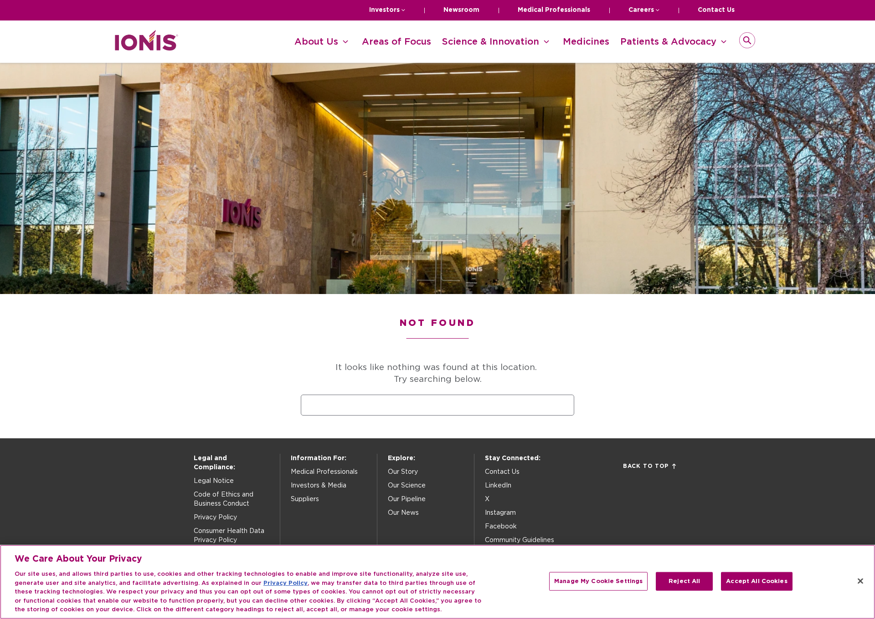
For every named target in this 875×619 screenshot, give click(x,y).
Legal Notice (214, 481)
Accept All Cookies (756, 581)
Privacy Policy (215, 517)
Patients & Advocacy (668, 41)
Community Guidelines (519, 540)
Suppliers (305, 499)
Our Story (403, 472)
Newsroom (461, 10)
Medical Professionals (554, 10)
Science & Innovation (490, 41)
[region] (437, 582)
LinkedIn (498, 485)
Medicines (586, 41)
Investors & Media (318, 485)
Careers (641, 10)
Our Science (407, 485)
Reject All (684, 581)
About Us (316, 41)
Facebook (501, 526)
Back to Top (646, 466)
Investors (384, 10)
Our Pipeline (407, 499)
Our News (403, 513)
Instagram (500, 513)
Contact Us (716, 10)
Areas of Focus (396, 41)
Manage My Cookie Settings (598, 581)
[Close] (860, 581)
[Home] (146, 48)
